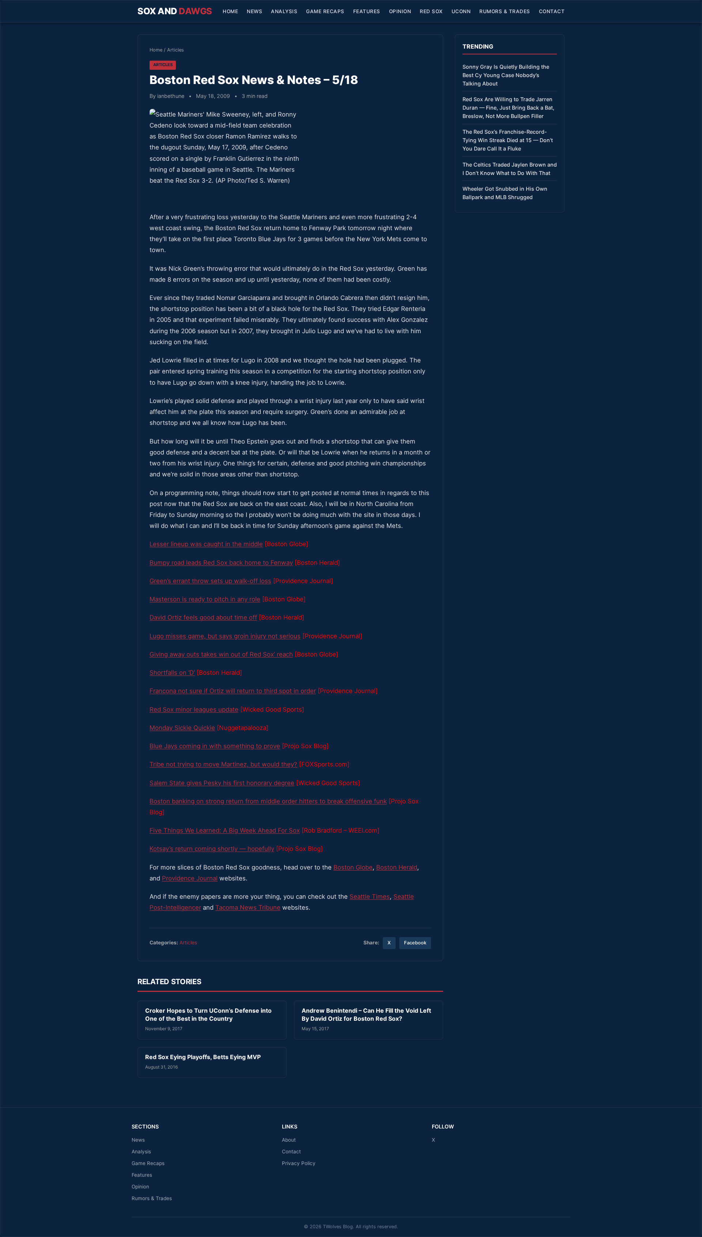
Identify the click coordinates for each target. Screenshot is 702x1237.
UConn (461, 11)
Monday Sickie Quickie (182, 727)
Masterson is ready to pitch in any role (205, 599)
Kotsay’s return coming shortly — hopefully (212, 848)
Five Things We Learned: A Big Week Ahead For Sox (225, 830)
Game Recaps (325, 11)
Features (366, 11)
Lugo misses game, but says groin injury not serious (225, 636)
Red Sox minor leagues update (194, 709)
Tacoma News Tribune (247, 907)
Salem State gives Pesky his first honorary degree (222, 783)
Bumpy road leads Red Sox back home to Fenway (221, 562)
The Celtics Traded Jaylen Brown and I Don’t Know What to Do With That (510, 168)
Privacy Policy (299, 1163)
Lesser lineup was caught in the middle (206, 544)
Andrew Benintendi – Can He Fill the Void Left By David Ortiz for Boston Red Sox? (366, 1014)
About (289, 1140)
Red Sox (431, 11)
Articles (175, 50)
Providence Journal (190, 878)
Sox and (174, 11)
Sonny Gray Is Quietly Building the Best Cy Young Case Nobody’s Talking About (506, 75)
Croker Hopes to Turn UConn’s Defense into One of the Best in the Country (208, 1014)
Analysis (284, 11)
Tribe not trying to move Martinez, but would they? (223, 764)
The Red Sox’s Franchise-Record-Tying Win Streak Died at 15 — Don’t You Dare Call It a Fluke (508, 140)
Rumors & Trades (504, 11)
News (254, 11)
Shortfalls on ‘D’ (172, 672)
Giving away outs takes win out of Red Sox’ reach (221, 654)
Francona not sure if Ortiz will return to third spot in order (233, 690)
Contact (552, 11)
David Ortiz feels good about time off (203, 617)
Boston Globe (353, 867)
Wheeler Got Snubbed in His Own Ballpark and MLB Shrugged (505, 193)
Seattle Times (370, 896)
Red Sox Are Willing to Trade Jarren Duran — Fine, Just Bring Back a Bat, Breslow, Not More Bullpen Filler (508, 107)
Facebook (415, 942)
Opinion (400, 11)
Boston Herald (396, 867)
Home (230, 11)
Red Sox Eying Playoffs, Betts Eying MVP (203, 1057)
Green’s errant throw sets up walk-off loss (210, 581)
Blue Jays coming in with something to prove (215, 746)
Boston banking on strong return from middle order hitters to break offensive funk (268, 801)
